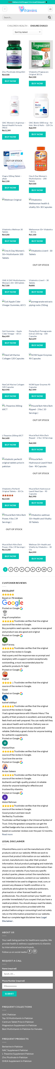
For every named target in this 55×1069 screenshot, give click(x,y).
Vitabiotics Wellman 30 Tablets (12, 230)
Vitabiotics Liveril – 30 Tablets (39, 281)
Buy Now (10, 81)
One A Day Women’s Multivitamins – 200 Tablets (38, 178)
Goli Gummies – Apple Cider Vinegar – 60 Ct (12, 332)
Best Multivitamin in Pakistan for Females (22, 1029)
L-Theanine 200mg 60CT (12, 435)
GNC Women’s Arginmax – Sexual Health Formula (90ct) (14, 125)
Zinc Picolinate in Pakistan (15, 1057)
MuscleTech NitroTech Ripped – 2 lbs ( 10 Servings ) (41, 437)
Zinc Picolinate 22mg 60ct (13, 72)
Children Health (17, 25)
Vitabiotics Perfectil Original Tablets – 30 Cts (12, 490)
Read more (7, 834)
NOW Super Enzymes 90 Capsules (39, 385)
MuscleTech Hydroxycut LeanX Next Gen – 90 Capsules (39, 491)
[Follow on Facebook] (29, 951)
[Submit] (49, 17)
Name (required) (9, 968)
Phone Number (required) (13, 981)
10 (44, 569)
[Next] (49, 569)
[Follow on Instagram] (34, 951)
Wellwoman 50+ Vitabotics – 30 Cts (41, 230)
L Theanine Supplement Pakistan (18, 1053)
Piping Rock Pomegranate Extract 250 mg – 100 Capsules (40, 333)
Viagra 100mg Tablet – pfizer (12, 177)
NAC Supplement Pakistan (15, 1050)
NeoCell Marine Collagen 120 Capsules (13, 385)
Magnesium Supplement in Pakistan (19, 1025)
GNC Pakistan (9, 1014)
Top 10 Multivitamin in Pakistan (17, 1018)
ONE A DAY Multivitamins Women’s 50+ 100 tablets (13, 281)
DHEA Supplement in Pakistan (17, 1061)
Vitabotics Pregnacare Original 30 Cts (38, 73)
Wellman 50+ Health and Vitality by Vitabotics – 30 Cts (40, 547)
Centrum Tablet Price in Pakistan (18, 1021)
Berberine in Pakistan (12, 1046)
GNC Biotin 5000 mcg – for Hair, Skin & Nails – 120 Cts (41, 124)
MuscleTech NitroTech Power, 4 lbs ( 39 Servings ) (13, 545)
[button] (4, 9)
